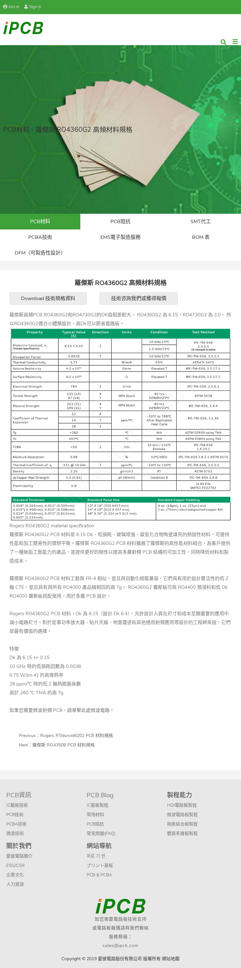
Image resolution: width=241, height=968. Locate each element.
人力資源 (15, 884)
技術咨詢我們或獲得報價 (138, 298)
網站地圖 (170, 959)
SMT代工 (200, 221)
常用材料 (95, 815)
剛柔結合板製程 (182, 824)
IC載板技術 (17, 805)
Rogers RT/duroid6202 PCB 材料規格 (76, 736)
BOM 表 (201, 237)
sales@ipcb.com (120, 946)
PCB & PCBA (99, 875)
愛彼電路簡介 (19, 856)
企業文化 (15, 875)
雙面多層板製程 (182, 833)
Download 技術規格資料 (48, 298)
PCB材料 (40, 221)
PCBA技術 (40, 237)
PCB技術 (15, 815)
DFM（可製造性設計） (40, 253)
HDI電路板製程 (182, 805)
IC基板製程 (97, 805)
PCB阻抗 (120, 221)
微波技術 (15, 833)
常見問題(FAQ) (101, 833)
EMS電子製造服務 (120, 237)
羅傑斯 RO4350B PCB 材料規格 (63, 745)
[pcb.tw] (23, 27)
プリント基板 (100, 866)
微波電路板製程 (182, 815)
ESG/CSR (15, 866)
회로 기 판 (96, 856)
